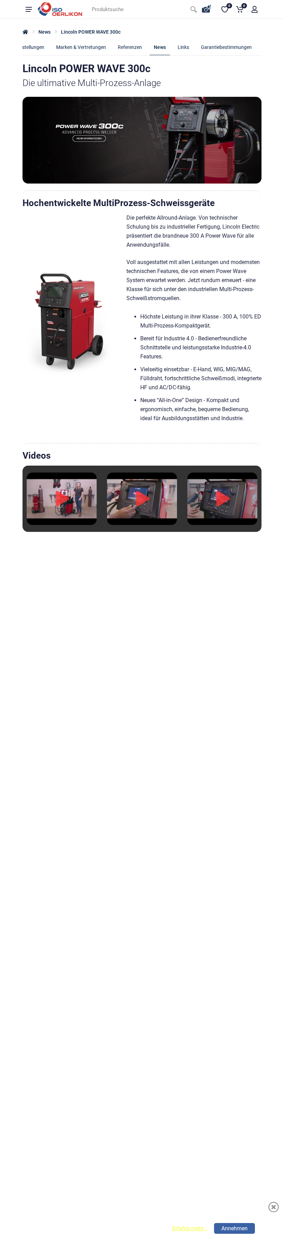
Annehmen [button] (234, 1228)
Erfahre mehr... (189, 1228)
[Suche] (193, 9)
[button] (254, 9)
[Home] (25, 31)
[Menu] (29, 9)
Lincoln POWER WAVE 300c (91, 32)
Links (183, 47)
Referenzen (130, 47)
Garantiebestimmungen (226, 47)
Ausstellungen (29, 47)
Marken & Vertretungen (81, 47)
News (44, 32)
